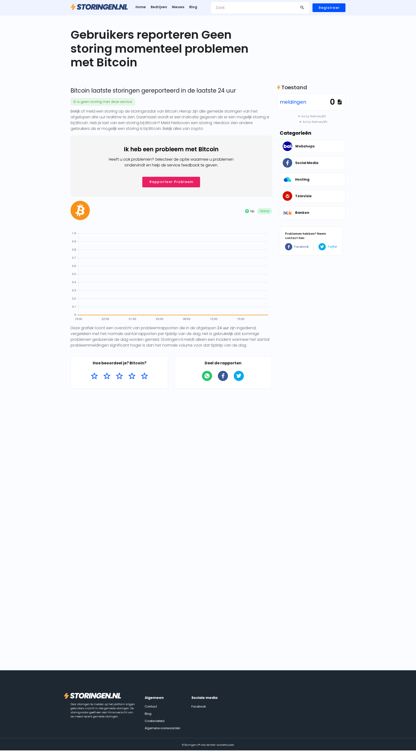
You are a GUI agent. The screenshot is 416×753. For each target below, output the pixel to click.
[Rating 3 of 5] (119, 376)
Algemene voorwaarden (162, 728)
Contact (151, 706)
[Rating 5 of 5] (144, 376)
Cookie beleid (154, 721)
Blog (193, 7)
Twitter (332, 247)
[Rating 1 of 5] (94, 376)
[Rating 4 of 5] (132, 376)
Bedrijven (159, 7)
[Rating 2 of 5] (107, 376)
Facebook (301, 247)
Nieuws (178, 7)
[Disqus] (171, 455)
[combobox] (260, 7)
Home (141, 7)
